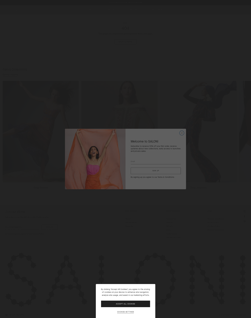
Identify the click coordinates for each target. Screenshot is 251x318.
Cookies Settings (125, 312)
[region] (125, 159)
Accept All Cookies (125, 304)
